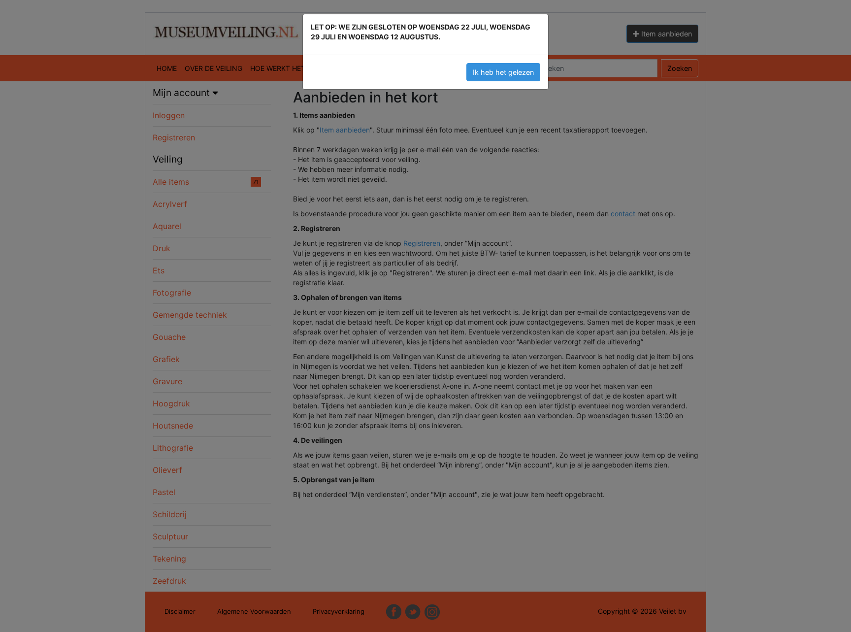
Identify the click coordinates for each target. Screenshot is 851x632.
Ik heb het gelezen (503, 72)
